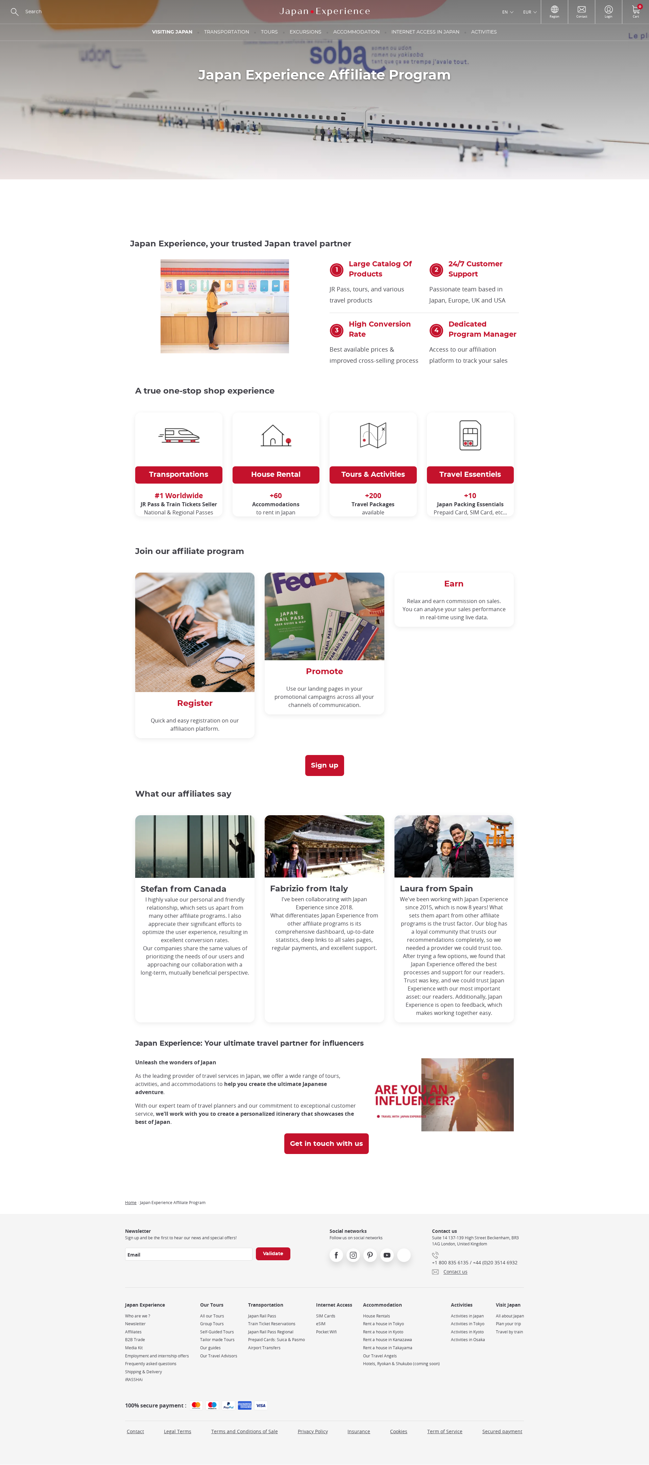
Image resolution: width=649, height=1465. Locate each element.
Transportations (178, 474)
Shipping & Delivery (143, 1371)
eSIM (321, 1323)
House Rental (276, 474)
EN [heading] (505, 12)
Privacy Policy (313, 1431)
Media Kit (134, 1347)
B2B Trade (135, 1339)
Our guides (210, 1347)
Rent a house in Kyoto (383, 1331)
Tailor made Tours (217, 1339)
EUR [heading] (527, 12)
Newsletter (135, 1323)
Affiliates (133, 1331)
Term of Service (444, 1431)
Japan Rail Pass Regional (270, 1331)
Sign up (324, 765)
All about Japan (510, 1315)
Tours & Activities (373, 474)
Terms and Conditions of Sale (244, 1431)
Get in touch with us (326, 1143)
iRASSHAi (134, 1379)
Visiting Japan (172, 32)
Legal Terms (177, 1431)
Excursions (305, 32)
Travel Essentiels (470, 474)
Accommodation (356, 32)
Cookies (398, 1431)
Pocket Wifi (326, 1331)
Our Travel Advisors (218, 1355)
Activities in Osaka (468, 1339)
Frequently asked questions (150, 1363)
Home (131, 1202)
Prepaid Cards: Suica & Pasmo (276, 1339)
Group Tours (212, 1323)
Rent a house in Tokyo (383, 1323)
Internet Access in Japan (425, 32)
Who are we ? (137, 1315)
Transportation (226, 32)
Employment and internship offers (157, 1355)
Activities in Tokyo (467, 1323)
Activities (484, 32)
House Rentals (376, 1315)
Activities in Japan (467, 1315)
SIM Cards (325, 1315)
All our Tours (212, 1315)
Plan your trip (508, 1323)
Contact (135, 1431)
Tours (269, 32)
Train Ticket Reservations (271, 1323)
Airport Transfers (264, 1347)
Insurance (358, 1431)
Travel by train (509, 1331)
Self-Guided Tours (217, 1331)
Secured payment (502, 1431)
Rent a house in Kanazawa (387, 1339)
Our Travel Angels (380, 1355)
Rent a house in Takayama (387, 1347)
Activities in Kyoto (467, 1331)
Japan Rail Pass (262, 1315)
